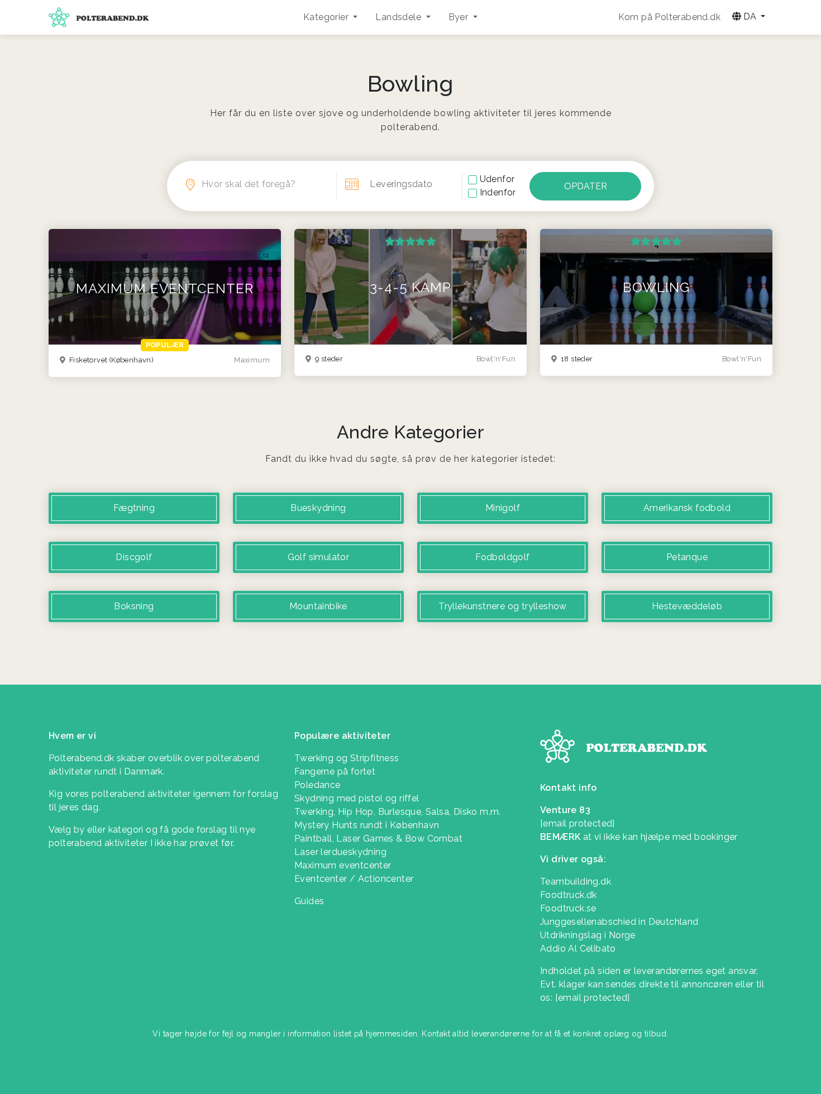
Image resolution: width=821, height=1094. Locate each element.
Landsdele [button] (399, 17)
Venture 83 (565, 810)
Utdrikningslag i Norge (588, 935)
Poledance (317, 785)
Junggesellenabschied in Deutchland (619, 921)
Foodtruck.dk (568, 895)
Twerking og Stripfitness (346, 758)
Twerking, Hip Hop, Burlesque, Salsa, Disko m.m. (397, 811)
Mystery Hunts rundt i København (366, 825)
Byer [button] (459, 17)
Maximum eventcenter (343, 865)
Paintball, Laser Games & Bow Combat (378, 838)
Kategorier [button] (327, 17)
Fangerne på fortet (334, 771)
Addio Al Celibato (578, 948)
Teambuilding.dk (575, 881)
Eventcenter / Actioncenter (353, 878)
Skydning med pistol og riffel (356, 798)
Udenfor (497, 179)
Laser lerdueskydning (340, 852)
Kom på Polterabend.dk (669, 17)
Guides (309, 901)
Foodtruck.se (568, 908)
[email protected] (592, 997)
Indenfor (498, 192)
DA (749, 16)
